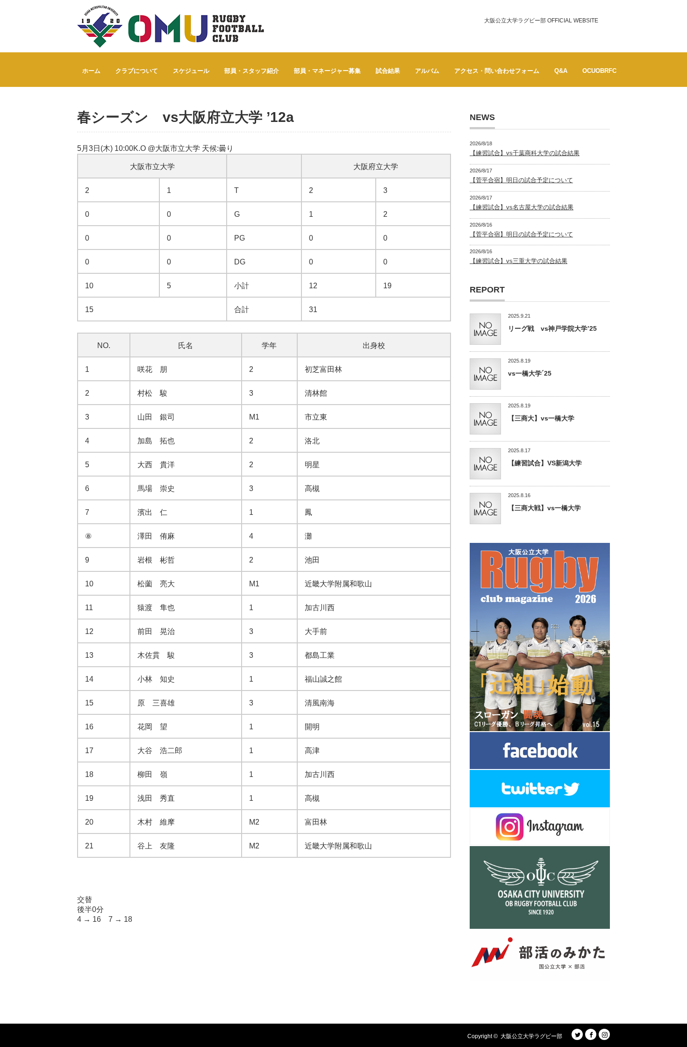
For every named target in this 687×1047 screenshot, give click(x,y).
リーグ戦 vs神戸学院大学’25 (552, 328)
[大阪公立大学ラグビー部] (170, 26)
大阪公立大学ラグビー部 (531, 1036)
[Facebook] (590, 1034)
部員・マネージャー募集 (327, 70)
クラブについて (136, 70)
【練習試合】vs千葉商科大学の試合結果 (525, 153)
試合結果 (388, 70)
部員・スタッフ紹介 (251, 70)
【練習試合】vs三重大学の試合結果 (518, 260)
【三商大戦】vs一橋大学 (544, 508)
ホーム (91, 70)
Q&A (560, 70)
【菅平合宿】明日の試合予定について (521, 180)
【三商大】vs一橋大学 (541, 418)
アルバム (427, 70)
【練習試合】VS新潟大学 (545, 463)
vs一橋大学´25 (529, 373)
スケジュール (191, 70)
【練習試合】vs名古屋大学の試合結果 (521, 207)
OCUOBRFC (599, 70)
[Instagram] (604, 1034)
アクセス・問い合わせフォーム (496, 70)
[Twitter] (577, 1034)
